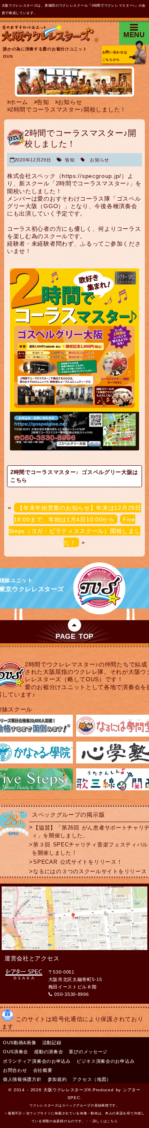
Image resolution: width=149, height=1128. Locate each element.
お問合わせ (15, 1070)
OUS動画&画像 (19, 1042)
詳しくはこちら (105, 1121)
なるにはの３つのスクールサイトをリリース (90, 871)
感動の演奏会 (48, 1051)
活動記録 (52, 1042)
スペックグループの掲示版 (68, 814)
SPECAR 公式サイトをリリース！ (77, 862)
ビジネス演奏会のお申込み (106, 1061)
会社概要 (43, 1070)
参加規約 (57, 1079)
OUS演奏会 (15, 1051)
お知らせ (99, 159)
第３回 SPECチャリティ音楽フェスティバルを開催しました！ (90, 848)
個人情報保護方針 (22, 1079)
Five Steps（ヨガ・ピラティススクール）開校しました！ (75, 530)
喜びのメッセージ (88, 1051)
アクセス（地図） (91, 1079)
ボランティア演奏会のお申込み (37, 1061)
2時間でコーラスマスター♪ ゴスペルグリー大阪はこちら (74, 476)
